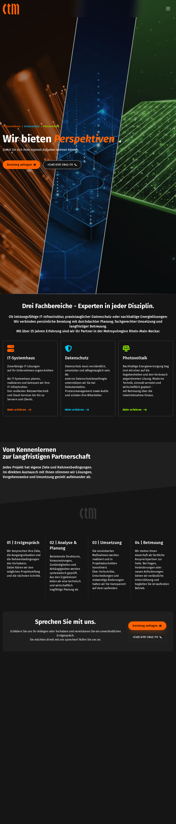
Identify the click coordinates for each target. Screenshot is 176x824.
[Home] (11, 8)
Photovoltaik (51, 126)
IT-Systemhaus (12, 126)
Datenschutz (32, 126)
